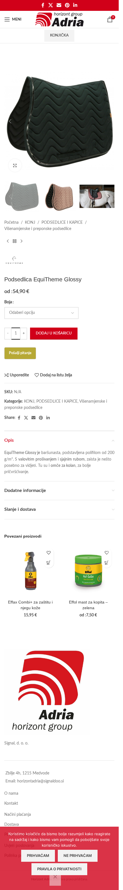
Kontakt (11, 804)
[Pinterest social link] (67, 5)
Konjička (59, 35)
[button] (10, 121)
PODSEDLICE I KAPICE (62, 223)
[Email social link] (59, 5)
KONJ (30, 223)
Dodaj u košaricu (54, 333)
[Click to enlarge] (15, 165)
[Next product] (21, 241)
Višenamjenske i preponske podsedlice (37, 229)
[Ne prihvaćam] (55, 880)
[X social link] (50, 5)
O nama (11, 794)
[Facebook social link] (42, 5)
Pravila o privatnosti (59, 869)
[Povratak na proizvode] (14, 241)
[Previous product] (7, 241)
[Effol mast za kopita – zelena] (88, 571)
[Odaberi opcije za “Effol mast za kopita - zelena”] (107, 563)
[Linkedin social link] (75, 5)
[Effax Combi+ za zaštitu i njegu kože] (30, 571)
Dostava (11, 825)
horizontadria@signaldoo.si (40, 781)
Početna (11, 223)
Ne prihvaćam (78, 855)
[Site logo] (59, 19)
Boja (8, 302)
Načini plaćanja (17, 815)
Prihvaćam (38, 855)
